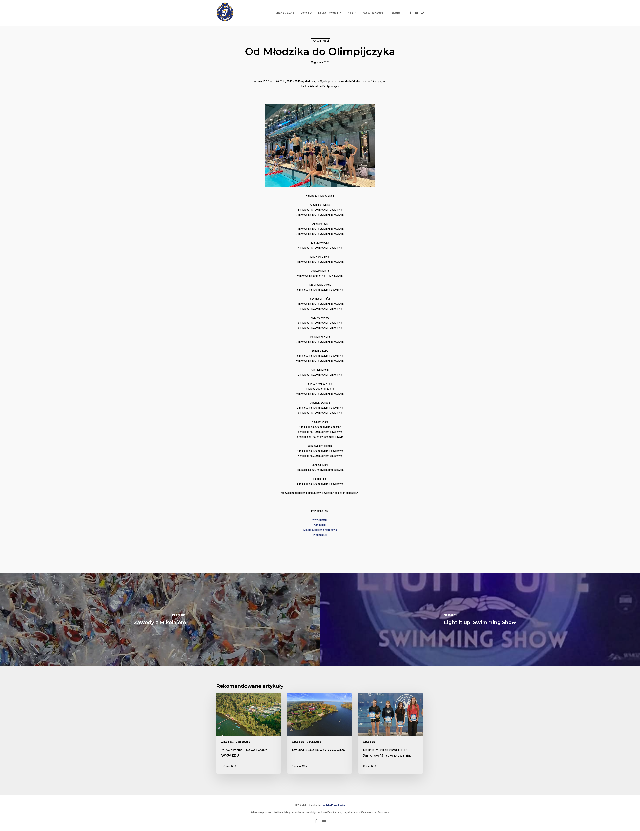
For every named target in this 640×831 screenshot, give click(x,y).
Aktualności (321, 40)
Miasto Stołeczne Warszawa (320, 529)
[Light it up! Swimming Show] (480, 619)
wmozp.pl (320, 524)
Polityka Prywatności (333, 805)
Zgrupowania (243, 742)
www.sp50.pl (320, 519)
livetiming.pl (320, 534)
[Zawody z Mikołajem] (160, 619)
